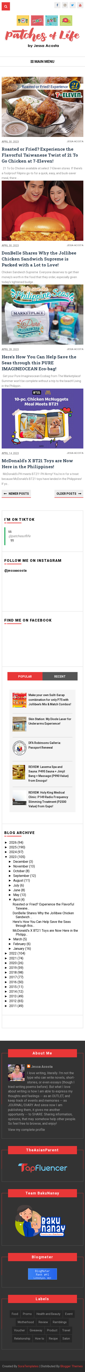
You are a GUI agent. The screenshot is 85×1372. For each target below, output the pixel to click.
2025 (13, 847)
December (21, 862)
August (18, 880)
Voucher (19, 1330)
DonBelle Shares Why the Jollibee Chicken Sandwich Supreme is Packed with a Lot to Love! (39, 259)
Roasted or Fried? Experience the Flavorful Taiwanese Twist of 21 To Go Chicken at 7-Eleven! (40, 155)
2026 (13, 842)
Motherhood (26, 1322)
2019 (13, 968)
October (19, 871)
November (21, 866)
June (17, 890)
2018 (13, 972)
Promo (27, 1314)
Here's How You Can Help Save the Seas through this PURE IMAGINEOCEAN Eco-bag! (39, 363)
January (19, 949)
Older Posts (66, 493)
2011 (13, 1006)
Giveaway (36, 1330)
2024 (13, 852)
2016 (13, 982)
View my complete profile (26, 1130)
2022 (13, 953)
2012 (13, 1001)
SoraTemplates (28, 1366)
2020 (13, 963)
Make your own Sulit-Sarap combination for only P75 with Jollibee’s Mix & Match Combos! (49, 699)
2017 (13, 977)
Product (52, 1330)
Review (43, 1322)
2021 (13, 958)
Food (15, 1314)
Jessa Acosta (42, 1067)
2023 (13, 857)
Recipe (53, 1338)
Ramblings (60, 1322)
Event (69, 1314)
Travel (66, 1330)
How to (39, 1338)
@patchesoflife (19, 536)
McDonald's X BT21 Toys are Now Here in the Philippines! (37, 463)
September (21, 876)
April (17, 900)
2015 (13, 987)
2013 (13, 996)
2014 (13, 991)
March (18, 939)
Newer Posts (19, 493)
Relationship (22, 1338)
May (16, 895)
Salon (66, 1338)
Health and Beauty (48, 1314)
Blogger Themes (71, 1366)
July (16, 885)
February (20, 944)
